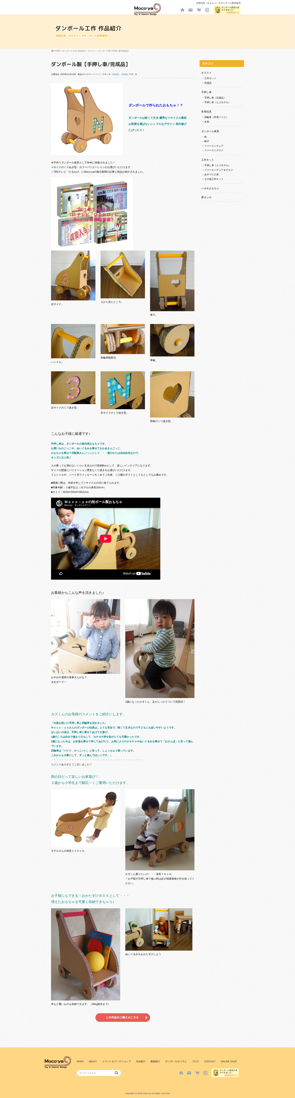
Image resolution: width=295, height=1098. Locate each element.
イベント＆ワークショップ (116, 1061)
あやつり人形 (211, 174)
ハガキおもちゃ (210, 188)
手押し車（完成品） (111, 74)
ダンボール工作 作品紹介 (74, 51)
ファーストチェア (213, 145)
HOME (57, 51)
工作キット (207, 159)
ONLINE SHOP (229, 1061)
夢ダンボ (206, 197)
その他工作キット (213, 179)
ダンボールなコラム (176, 1061)
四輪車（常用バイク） (216, 117)
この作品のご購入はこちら (122, 1017)
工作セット (210, 78)
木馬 (206, 121)
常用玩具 (206, 111)
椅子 (206, 141)
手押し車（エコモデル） (217, 102)
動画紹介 (155, 1061)
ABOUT (93, 1061)
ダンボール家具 (210, 131)
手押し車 (133, 74)
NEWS (80, 1061)
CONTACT (210, 1061)
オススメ (92, 51)
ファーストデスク (213, 150)
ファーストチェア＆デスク (218, 170)
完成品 (125, 74)
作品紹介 (140, 1061)
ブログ (195, 1061)
